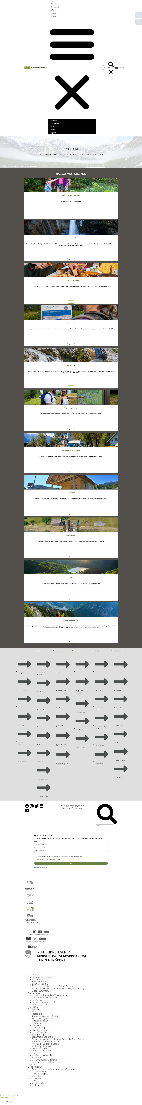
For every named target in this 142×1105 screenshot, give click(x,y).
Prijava (71, 863)
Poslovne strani (116, 651)
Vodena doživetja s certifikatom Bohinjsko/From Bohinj (58, 988)
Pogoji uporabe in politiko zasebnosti (58, 856)
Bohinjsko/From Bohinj (71, 280)
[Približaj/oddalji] (2, 1096)
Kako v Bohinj (38, 1028)
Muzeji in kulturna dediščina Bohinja (49, 995)
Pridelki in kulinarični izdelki (45, 1044)
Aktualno (71, 577)
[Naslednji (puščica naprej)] (7, 1098)
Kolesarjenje (71, 535)
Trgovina (53, 16)
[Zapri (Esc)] (16, 1096)
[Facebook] (27, 806)
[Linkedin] (42, 806)
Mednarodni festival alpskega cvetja (49, 1062)
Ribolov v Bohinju (40, 982)
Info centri (71, 492)
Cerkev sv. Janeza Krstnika (44, 1002)
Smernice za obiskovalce (71, 195)
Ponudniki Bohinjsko (41, 1051)
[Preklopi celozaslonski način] (7, 1096)
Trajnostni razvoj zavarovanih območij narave (53, 1069)
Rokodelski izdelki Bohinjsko (45, 1041)
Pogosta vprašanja (71, 408)
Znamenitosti (55, 7)
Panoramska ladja (40, 1005)
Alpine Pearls (38, 1076)
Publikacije (37, 1085)
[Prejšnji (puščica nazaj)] (2, 1098)
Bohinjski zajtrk (39, 1034)
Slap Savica (37, 1000)
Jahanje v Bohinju (40, 984)
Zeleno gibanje (35, 1067)
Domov (16, 651)
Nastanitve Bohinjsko (42, 1046)
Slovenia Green (39, 1071)
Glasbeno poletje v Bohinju (44, 1060)
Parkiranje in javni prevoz (71, 450)
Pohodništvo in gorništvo (71, 620)
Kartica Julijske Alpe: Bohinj (45, 1016)
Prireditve (53, 13)
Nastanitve (37, 1014)
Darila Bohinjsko (39, 1048)
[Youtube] (27, 810)
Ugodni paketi (38, 1023)
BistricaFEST (37, 1058)
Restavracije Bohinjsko (42, 1037)
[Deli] (11, 1096)
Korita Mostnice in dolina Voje (46, 998)
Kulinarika (76, 651)
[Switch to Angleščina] (103, 66)
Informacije (54, 10)
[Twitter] (37, 806)
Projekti (35, 1081)
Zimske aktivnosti (40, 991)
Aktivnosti (54, 4)
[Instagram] (32, 806)
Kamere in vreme (40, 1021)
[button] (72, 68)
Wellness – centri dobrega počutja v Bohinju (52, 986)
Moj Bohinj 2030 (39, 1083)
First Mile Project (40, 1074)
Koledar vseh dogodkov (43, 1055)
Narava (35, 1007)
